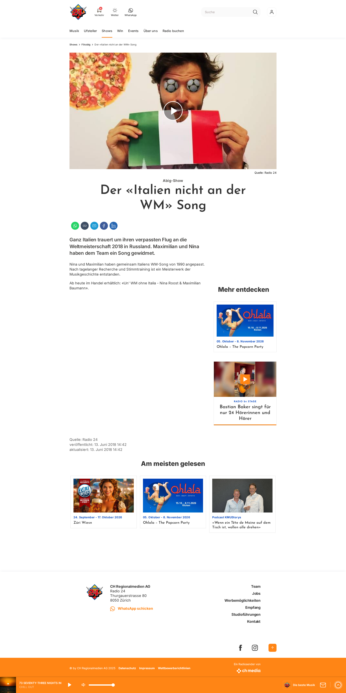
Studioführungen (246, 614)
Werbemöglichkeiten (242, 600)
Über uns (151, 31)
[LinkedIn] (114, 226)
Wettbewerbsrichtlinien (174, 668)
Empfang (253, 607)
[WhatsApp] (75, 226)
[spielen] (69, 685)
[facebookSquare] (240, 648)
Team (256, 586)
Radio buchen (173, 31)
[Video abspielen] (173, 111)
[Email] (94, 226)
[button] (131, 12)
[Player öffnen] (338, 685)
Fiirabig (86, 44)
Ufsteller (90, 31)
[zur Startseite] (78, 12)
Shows (107, 31)
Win (120, 31)
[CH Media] (247, 670)
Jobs (256, 593)
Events (133, 31)
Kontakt (254, 621)
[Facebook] (104, 226)
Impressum (147, 668)
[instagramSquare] (255, 648)
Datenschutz (127, 668)
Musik (74, 31)
